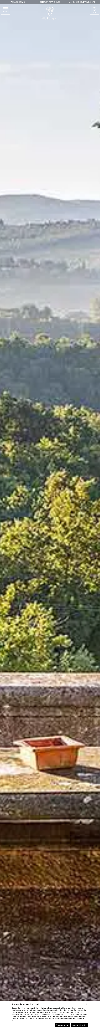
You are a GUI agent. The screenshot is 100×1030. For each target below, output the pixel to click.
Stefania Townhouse (50, 2)
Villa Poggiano (18, 2)
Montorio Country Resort (82, 2)
